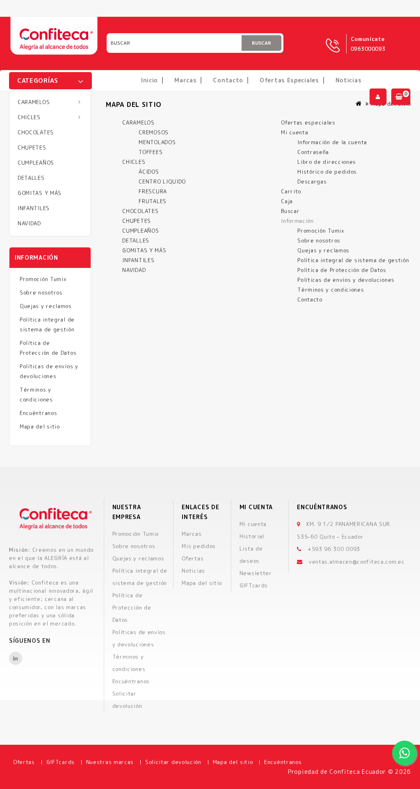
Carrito (291, 191)
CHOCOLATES (36, 132)
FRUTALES (153, 201)
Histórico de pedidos (327, 171)
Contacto (228, 80)
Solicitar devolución (173, 762)
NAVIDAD (29, 223)
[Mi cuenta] (378, 96)
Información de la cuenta (332, 142)
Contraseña (313, 152)
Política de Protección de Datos (48, 347)
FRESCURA (153, 191)
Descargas (311, 181)
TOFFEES (150, 152)
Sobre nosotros (41, 292)
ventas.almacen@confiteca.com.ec (357, 561)
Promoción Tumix (43, 279)
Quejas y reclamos (46, 306)
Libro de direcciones (326, 162)
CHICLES (29, 117)
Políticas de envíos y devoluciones (49, 371)
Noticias (349, 80)
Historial (252, 536)
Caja (287, 201)
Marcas (185, 80)
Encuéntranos (38, 413)
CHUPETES (32, 147)
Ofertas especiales (289, 80)
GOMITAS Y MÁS (40, 193)
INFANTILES (34, 208)
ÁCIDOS (149, 171)
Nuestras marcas (110, 762)
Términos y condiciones (36, 394)
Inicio (149, 80)
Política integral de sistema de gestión (47, 324)
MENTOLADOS (157, 142)
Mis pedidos (199, 546)
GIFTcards (254, 585)
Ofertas (192, 558)
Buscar (261, 42)
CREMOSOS (154, 132)
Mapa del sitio (40, 426)
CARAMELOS (34, 102)
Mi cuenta (294, 132)
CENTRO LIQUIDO (162, 181)
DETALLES (31, 177)
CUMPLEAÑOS (36, 162)
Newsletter (256, 573)
